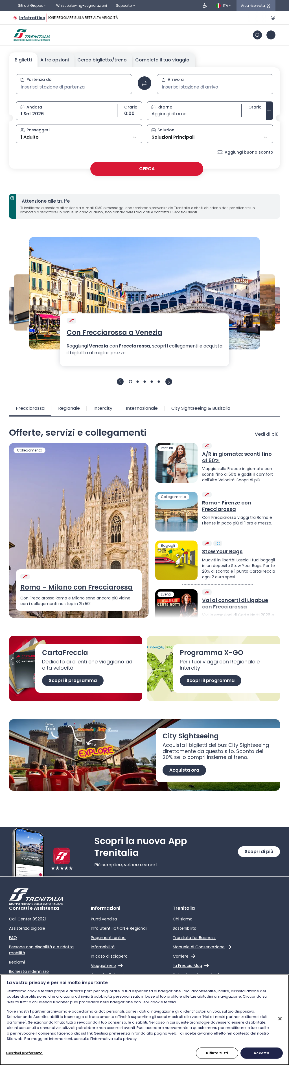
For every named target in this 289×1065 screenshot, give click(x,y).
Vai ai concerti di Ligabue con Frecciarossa (235, 603)
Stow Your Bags (222, 551)
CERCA (147, 168)
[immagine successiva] (168, 381)
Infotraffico (32, 18)
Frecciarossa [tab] (30, 408)
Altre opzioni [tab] (54, 60)
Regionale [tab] (69, 408)
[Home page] (32, 35)
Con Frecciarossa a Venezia (114, 332)
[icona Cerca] (257, 34)
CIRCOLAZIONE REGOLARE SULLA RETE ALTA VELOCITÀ (71, 17)
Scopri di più (259, 851)
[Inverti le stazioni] (144, 83)
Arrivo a (176, 79)
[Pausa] (272, 18)
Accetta (261, 1053)
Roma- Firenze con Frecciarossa (226, 506)
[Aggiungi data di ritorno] (269, 111)
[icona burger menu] (270, 34)
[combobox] (74, 87)
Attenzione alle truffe (46, 201)
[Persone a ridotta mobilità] (205, 5)
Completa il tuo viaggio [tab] (162, 60)
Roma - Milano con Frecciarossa (76, 587)
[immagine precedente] (120, 381)
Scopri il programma (73, 680)
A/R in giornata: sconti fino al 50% (237, 457)
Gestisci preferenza (24, 1053)
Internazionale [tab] (142, 408)
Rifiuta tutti (217, 1053)
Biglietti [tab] (23, 60)
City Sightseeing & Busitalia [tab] (200, 408)
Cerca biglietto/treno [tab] (102, 60)
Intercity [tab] (102, 408)
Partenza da (39, 79)
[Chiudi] (280, 1019)
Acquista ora (184, 770)
